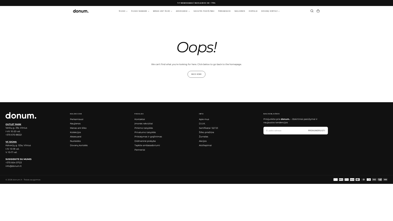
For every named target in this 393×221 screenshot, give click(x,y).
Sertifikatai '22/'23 (208, 128)
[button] (312, 10)
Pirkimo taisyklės (143, 128)
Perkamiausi (224, 11)
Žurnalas (203, 136)
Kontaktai (139, 119)
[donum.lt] (21, 115)
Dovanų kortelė (269, 11)
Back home (196, 74)
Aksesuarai (182, 11)
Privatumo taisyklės (145, 132)
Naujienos (240, 11)
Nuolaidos (75, 141)
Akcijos (203, 141)
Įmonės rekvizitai (143, 123)
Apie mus (204, 119)
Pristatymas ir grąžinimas (148, 136)
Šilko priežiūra (206, 132)
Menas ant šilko (161, 11)
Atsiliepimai (205, 145)
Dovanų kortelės (79, 145)
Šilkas (122, 11)
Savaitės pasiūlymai (204, 11)
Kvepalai (253, 11)
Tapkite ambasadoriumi (147, 145)
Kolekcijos (75, 132)
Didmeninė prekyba (145, 141)
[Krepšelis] (318, 10)
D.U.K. (202, 123)
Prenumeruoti (316, 130)
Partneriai (139, 149)
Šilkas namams (139, 11)
